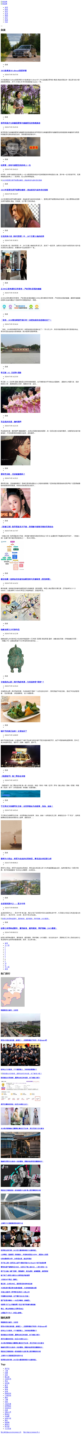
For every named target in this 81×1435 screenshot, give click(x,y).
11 (5, 965)
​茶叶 (6, 1420)
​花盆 (6, 1375)
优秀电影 (8, 1406)
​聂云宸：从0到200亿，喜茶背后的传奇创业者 (16, 1284)
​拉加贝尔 (8, 1408)
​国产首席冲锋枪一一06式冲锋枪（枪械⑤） (16, 1300)
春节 (6, 1385)
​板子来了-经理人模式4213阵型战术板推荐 (15, 1275)
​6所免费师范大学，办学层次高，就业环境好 (16, 1259)
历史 (6, 18)
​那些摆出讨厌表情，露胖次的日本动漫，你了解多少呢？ (20, 1078)
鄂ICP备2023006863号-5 (31, 1432)
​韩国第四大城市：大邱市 (9, 1010)
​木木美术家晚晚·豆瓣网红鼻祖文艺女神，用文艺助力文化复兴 (22, 1128)
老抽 (6, 1389)
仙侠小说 (8, 1418)
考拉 (6, 1381)
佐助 (6, 1402)
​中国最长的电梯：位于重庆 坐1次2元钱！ (15, 1296)
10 (5, 963)
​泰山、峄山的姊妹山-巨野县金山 (12, 1309)
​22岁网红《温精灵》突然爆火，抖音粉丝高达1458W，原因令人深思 (24, 1254)
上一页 (7, 945)
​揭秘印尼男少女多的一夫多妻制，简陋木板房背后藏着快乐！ (22, 1161)
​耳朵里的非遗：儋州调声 (11, 422)
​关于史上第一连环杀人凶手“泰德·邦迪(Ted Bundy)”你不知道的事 (23, 1263)
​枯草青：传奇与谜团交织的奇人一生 (16, 165)
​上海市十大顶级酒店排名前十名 (12, 1223)
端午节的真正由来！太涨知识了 (14, 731)
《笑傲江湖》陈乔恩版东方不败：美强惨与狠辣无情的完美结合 (27, 527)
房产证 (7, 1368)
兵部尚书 (8, 1379)
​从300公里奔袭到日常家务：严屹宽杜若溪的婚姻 (21, 289)
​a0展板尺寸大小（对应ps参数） (12, 1313)
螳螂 (6, 1387)
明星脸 (7, 1422)
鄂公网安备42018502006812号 (11, 1432)
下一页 (7, 967)
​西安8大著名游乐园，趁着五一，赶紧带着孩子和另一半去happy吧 (24, 1040)
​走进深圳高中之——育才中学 (13, 904)
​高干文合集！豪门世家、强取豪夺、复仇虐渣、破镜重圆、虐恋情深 (24, 1271)
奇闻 (6, 16)
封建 (6, 1373)
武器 (6, 1410)
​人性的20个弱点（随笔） (9, 1279)
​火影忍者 (8, 1404)
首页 (6, 7)
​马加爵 (7, 1416)
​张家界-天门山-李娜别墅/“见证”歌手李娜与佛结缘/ (18, 1304)
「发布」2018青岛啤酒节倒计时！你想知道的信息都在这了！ (26, 320)
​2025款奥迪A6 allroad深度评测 (14, 71)
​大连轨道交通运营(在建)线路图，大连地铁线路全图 (19, 1288)
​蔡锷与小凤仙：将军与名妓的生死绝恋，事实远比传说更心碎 (26, 859)
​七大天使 (8, 1428)
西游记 (7, 1414)
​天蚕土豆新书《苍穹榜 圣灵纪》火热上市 (15, 1292)
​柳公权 (7, 1377)
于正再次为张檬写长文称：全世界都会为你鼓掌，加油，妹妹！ (27, 806)
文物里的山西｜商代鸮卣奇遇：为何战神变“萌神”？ (22, 682)
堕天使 (7, 1426)
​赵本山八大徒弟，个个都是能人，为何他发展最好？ (19, 1069)
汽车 (6, 22)
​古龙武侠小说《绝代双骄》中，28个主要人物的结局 (22, 236)
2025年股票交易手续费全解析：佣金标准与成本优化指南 (24, 190)
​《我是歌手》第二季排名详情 (13, 776)
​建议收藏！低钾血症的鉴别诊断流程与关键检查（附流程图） (26, 579)
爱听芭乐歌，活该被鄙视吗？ (13, 474)
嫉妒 (6, 1397)
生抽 (6, 1391)
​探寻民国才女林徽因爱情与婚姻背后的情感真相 (20, 123)
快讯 (6, 9)
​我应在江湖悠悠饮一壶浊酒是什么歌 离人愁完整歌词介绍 (21, 1190)
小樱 (6, 1400)
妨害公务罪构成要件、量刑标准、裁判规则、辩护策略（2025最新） (29, 928)
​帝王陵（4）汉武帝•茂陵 (11, 373)
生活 (6, 13)
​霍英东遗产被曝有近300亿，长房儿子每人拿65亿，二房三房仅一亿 (24, 1267)
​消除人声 (8, 1412)
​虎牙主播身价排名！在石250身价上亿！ (14, 1104)
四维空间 (8, 1393)
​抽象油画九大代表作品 (10, 629)
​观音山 (7, 1424)
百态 (6, 11)
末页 (6, 969)
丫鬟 (6, 1371)
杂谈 (6, 20)
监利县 (7, 1383)
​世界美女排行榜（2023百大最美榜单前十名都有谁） (19, 1250)
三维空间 (8, 1395)
